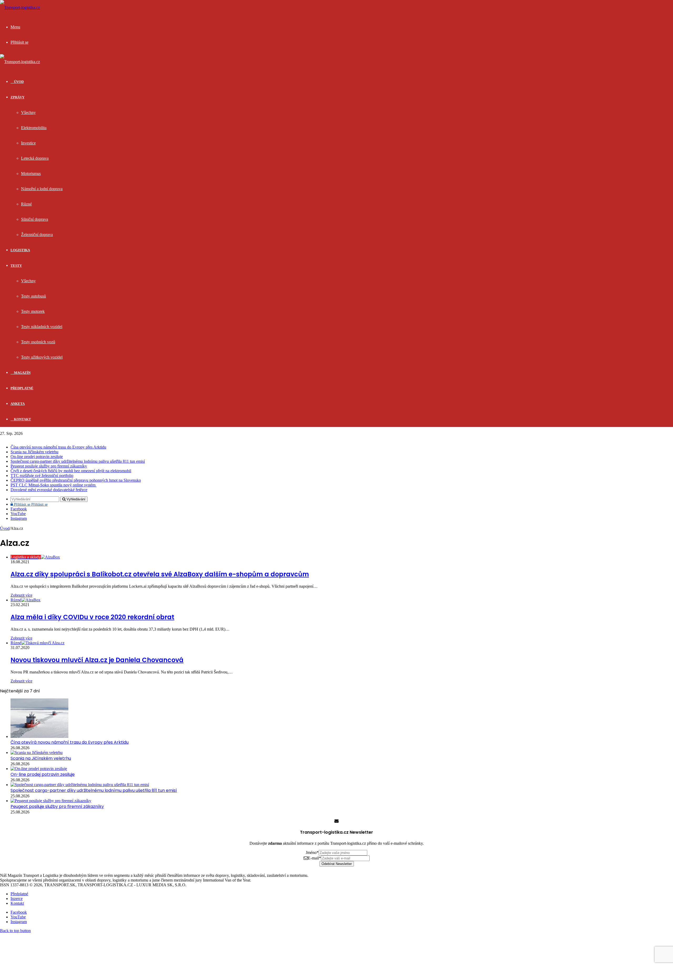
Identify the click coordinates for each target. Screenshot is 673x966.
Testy (16, 266)
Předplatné (22, 388)
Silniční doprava (34, 219)
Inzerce (17, 898)
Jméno (312, 852)
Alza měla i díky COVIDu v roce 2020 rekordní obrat (92, 617)
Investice (28, 143)
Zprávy (17, 97)
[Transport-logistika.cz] (20, 7)
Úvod (4, 528)
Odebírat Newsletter (337, 864)
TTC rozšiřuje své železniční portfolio (42, 475)
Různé (26, 204)
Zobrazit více (21, 595)
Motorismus (31, 173)
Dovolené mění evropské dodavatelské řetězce (49, 489)
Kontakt (22, 419)
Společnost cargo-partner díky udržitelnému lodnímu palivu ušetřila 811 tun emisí (78, 461)
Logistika (20, 250)
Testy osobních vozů (38, 342)
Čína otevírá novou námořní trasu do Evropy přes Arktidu (58, 447)
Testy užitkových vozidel (42, 357)
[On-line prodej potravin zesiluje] (39, 768)
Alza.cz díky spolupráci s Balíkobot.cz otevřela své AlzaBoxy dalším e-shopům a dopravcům (160, 574)
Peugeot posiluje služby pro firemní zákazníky (49, 466)
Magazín (21, 373)
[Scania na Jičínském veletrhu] (37, 752)
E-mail (314, 858)
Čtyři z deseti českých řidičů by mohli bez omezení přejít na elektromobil (71, 471)
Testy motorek (33, 311)
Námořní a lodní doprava (42, 189)
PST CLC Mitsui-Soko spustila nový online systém (53, 485)
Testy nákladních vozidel (41, 326)
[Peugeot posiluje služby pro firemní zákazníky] (51, 800)
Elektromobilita (34, 127)
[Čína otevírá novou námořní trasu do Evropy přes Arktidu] (39, 736)
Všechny (28, 112)
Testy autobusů (33, 296)
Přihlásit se (30, 504)
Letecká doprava (35, 158)
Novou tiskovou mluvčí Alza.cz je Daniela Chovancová (97, 660)
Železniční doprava (37, 234)
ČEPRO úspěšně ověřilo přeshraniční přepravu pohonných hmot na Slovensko (76, 480)
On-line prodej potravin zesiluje (37, 456)
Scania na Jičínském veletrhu (34, 452)
